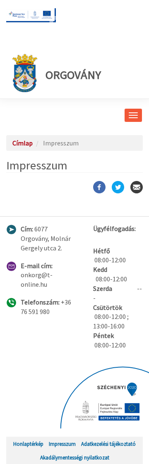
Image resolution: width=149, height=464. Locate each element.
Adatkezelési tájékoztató (108, 443)
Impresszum (62, 443)
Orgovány (73, 74)
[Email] (136, 187)
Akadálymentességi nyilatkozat (74, 457)
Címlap (22, 143)
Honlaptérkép (28, 443)
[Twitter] (118, 187)
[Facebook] (99, 187)
